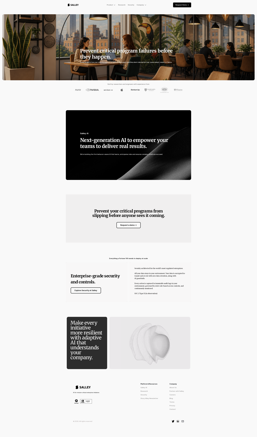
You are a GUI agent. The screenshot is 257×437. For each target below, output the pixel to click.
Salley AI (144, 387)
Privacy (172, 406)
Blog (171, 398)
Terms (171, 402)
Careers (172, 395)
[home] (73, 5)
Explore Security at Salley (86, 290)
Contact (172, 409)
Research (121, 5)
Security (131, 5)
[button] (111, 5)
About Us (173, 387)
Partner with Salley (176, 391)
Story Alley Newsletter (149, 398)
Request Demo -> (182, 5)
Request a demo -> (128, 225)
